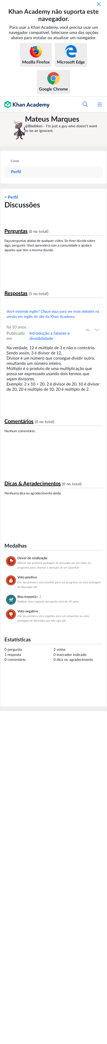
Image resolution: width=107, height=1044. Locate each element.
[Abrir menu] (100, 104)
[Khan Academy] (25, 104)
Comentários (19, 421)
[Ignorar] (99, 4)
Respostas (16, 293)
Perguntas (16, 231)
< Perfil (11, 197)
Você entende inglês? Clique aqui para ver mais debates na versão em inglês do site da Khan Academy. (52, 314)
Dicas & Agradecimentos (32, 483)
